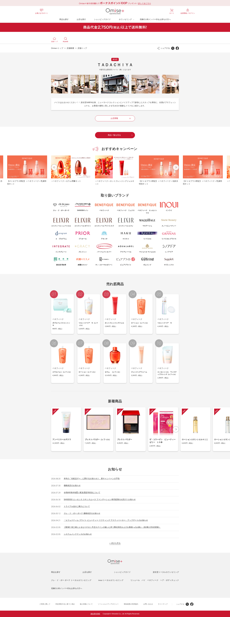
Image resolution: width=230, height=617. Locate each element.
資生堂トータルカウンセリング (166, 572)
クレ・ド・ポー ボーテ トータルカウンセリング (71, 580)
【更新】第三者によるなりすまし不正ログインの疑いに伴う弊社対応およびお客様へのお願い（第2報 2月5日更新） (112, 527)
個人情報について (86, 604)
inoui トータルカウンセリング (110, 580)
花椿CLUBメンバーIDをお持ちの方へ (155, 19)
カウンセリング (125, 19)
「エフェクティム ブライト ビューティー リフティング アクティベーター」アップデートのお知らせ (106, 520)
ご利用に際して (44, 604)
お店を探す (81, 19)
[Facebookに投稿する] (177, 48)
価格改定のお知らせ (72, 485)
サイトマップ (163, 604)
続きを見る (116, 543)
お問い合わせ (148, 604)
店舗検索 (70, 48)
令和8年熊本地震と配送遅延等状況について (82, 492)
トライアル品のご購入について (77, 506)
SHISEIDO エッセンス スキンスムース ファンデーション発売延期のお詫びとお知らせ (100, 499)
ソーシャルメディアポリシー (108, 604)
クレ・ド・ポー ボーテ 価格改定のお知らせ (82, 513)
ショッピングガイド (102, 19)
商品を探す (64, 19)
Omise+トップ (57, 48)
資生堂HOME (95, 614)
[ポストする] (172, 48)
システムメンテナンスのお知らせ (78, 534)
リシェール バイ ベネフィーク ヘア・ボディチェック (154, 580)
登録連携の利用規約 (131, 604)
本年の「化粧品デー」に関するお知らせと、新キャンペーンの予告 (92, 478)
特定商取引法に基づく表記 (65, 604)
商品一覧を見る (114, 135)
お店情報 (114, 118)
